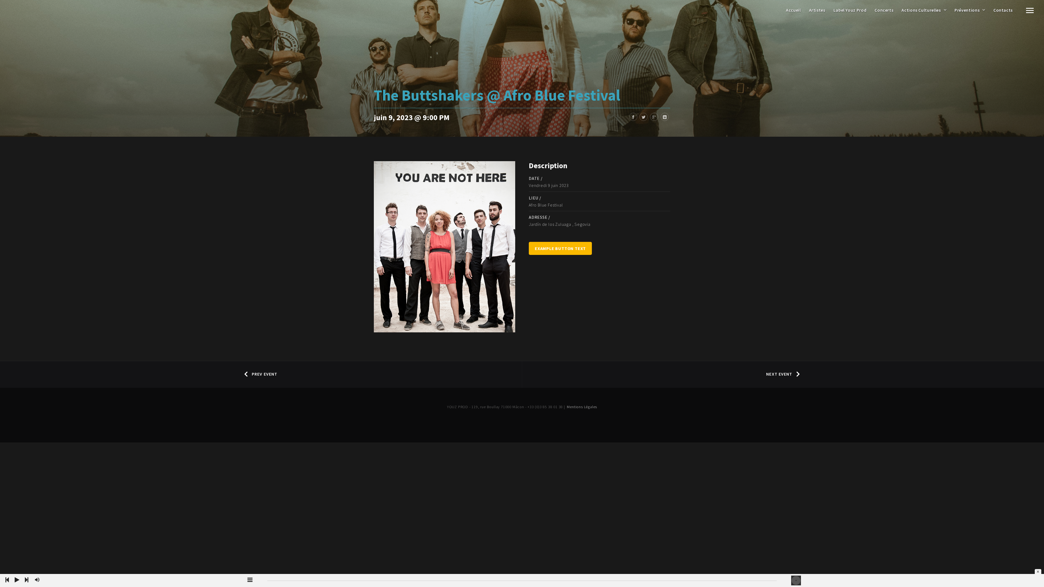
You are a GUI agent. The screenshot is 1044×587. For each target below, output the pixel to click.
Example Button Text (560, 248)
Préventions (967, 10)
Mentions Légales (582, 406)
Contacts (1003, 10)
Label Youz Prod (850, 10)
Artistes (817, 10)
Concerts (884, 10)
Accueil (793, 10)
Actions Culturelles (921, 10)
